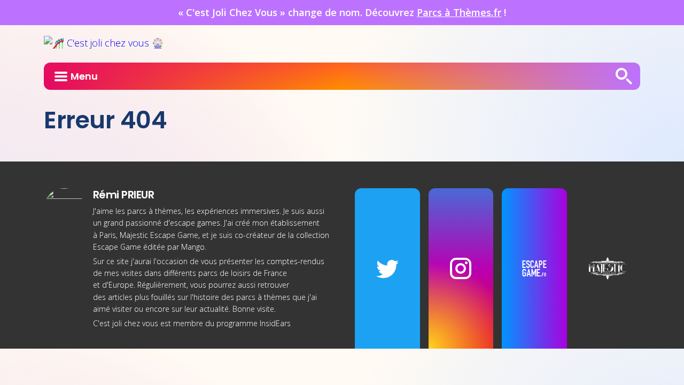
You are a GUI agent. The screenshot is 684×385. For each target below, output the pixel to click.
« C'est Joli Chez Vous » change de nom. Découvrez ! (342, 12)
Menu (84, 76)
